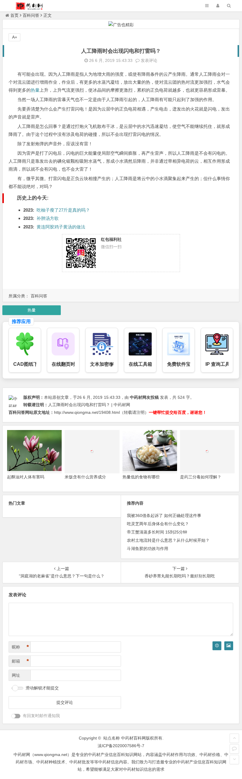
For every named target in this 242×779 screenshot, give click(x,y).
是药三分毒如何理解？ (200, 477)
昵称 (20, 647)
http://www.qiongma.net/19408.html (87, 412)
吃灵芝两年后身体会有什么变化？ (158, 523)
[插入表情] (216, 645)
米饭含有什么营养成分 (85, 477)
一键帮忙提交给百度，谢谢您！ (178, 412)
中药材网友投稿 (144, 397)
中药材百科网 (133, 738)
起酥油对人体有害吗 (25, 477)
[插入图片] (228, 645)
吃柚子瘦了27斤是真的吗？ (63, 210)
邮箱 (20, 661)
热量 (35, 90)
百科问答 (31, 15)
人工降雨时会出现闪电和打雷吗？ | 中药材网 (89, 404)
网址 (16, 675)
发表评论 (148, 60)
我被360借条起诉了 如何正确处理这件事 (164, 515)
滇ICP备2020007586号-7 (121, 745)
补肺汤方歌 (48, 218)
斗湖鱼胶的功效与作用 (147, 548)
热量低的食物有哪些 (141, 477)
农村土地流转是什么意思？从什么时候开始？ (168, 540)
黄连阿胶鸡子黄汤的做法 (61, 226)
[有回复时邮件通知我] (16, 716)
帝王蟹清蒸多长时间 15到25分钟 (157, 532)
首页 (14, 15)
